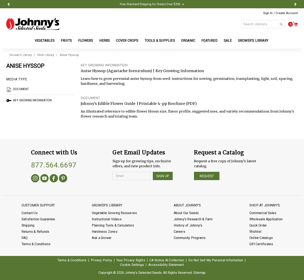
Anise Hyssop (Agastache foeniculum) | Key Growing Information (142, 70)
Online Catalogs (261, 238)
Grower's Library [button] (253, 40)
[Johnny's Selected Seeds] (32, 24)
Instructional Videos (107, 219)
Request (207, 176)
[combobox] (263, 24)
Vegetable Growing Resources (114, 213)
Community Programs (190, 238)
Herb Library (45, 55)
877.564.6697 (54, 165)
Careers (179, 232)
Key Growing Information (32, 100)
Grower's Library (21, 55)
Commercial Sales (262, 213)
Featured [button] (209, 40)
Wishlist (255, 232)
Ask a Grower (101, 238)
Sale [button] (228, 40)
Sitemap (199, 273)
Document (21, 89)
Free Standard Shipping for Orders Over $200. (150, 4)
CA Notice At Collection (167, 260)
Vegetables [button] (45, 40)
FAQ (25, 238)
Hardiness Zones (104, 232)
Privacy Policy (101, 260)
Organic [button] (188, 40)
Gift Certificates (261, 244)
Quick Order (258, 225)
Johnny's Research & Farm (193, 219)
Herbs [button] (104, 40)
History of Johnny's (188, 225)
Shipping (28, 225)
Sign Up (162, 176)
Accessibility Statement (166, 265)
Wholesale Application (265, 219)
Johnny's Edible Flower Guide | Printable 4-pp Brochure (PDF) (139, 103)
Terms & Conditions (36, 244)
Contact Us (30, 213)
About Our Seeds (186, 213)
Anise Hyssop (69, 55)
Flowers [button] (85, 40)
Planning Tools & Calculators (113, 225)
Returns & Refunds (35, 232)
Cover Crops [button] (127, 40)
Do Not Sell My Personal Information (215, 260)
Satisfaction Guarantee (38, 219)
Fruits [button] (66, 40)
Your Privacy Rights (130, 260)
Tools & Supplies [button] (160, 40)
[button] (8, 4)
